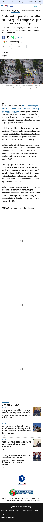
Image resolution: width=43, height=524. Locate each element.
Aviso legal (4, 510)
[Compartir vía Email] (21, 38)
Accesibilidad (13, 514)
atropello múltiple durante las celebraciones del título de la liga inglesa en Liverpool (21, 109)
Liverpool (14, 208)
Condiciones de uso (26, 510)
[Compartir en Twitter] (8, 38)
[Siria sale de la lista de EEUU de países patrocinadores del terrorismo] (37, 443)
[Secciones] (2, 6)
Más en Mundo (11, 404)
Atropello (23, 208)
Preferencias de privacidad (8, 517)
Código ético (4, 514)
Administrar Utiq (23, 514)
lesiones (31, 208)
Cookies (36, 510)
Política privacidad (14, 510)
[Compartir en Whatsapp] (12, 38)
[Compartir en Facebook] (3, 38)
